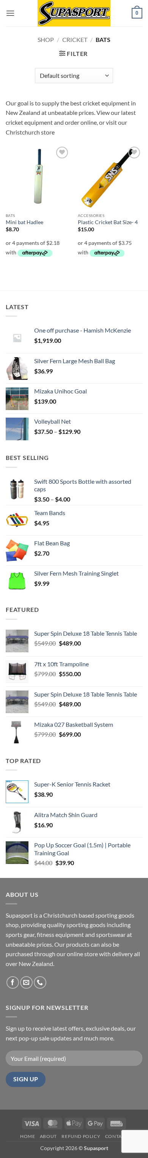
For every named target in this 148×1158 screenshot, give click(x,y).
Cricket (74, 39)
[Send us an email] (26, 982)
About (48, 1136)
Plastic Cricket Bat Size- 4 (108, 222)
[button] (10, 13)
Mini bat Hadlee (24, 222)
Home (27, 1136)
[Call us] (40, 982)
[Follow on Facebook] (12, 982)
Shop (46, 39)
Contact (116, 1136)
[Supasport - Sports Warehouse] (74, 13)
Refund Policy (80, 1136)
